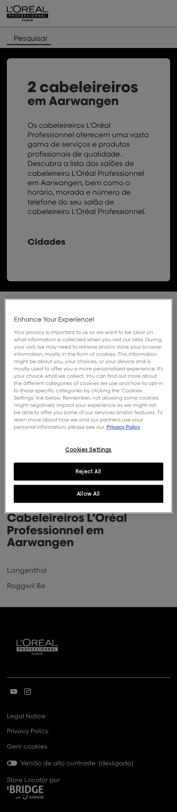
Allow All (88, 493)
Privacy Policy (123, 427)
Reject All (88, 471)
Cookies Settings (88, 449)
